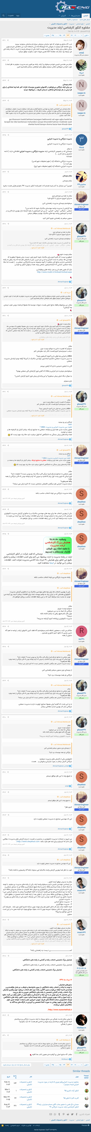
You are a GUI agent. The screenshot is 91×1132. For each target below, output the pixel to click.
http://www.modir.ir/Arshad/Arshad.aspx (54, 272)
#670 (4, 316)
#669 (4, 288)
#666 (4, 172)
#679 (4, 680)
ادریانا (81, 72)
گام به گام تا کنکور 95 (71, 1098)
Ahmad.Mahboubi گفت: (61, 228)
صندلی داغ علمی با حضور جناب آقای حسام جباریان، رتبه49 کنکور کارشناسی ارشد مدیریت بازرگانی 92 (58, 1105)
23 (68, 35)
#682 (4, 792)
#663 (4, 80)
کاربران (63, 15)
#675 (4, 534)
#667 (4, 192)
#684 (4, 835)
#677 (4, 626)
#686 (4, 878)
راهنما (7, 1125)
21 (75, 35)
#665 (4, 135)
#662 (4, 60)
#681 (4, 772)
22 (72, 35)
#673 (4, 489)
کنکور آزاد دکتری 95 (71, 1090)
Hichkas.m (81, 1027)
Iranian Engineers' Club (45, 1130)
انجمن (85, 15)
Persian (85, 1125)
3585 (81, 147)
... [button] (78, 35)
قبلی (85, 35)
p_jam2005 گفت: (64, 105)
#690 (4, 1035)
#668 (4, 224)
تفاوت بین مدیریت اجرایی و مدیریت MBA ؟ (56, 427)
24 (64, 35)
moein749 (81, 890)
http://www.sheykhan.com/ (28, 841)
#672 (4, 445)
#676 (4, 569)
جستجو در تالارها (72, 19)
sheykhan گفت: (64, 573)
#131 (70, 424)
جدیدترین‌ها (75, 15)
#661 (4, 40)
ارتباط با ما (36, 1125)
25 (60, 35)
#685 (4, 855)
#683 (4, 815)
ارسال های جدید (85, 19)
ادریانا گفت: (66, 292)
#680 (4, 717)
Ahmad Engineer (81, 204)
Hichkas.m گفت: (64, 1040)
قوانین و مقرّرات (26, 1125)
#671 (4, 392)
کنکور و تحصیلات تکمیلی (26, 1083)
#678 (4, 647)
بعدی (47, 35)
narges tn (81, 93)
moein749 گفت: (64, 924)
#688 (4, 956)
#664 (4, 100)
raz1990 (81, 639)
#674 (4, 509)
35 (53, 35)
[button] (69, 16)
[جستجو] (3, 15)
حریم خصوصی (15, 1125)
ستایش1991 (81, 184)
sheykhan (81, 501)
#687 (4, 920)
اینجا (51, 563)
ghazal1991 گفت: (64, 320)
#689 (4, 1015)
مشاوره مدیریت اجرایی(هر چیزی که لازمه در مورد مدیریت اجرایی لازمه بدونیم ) (58, 1083)
